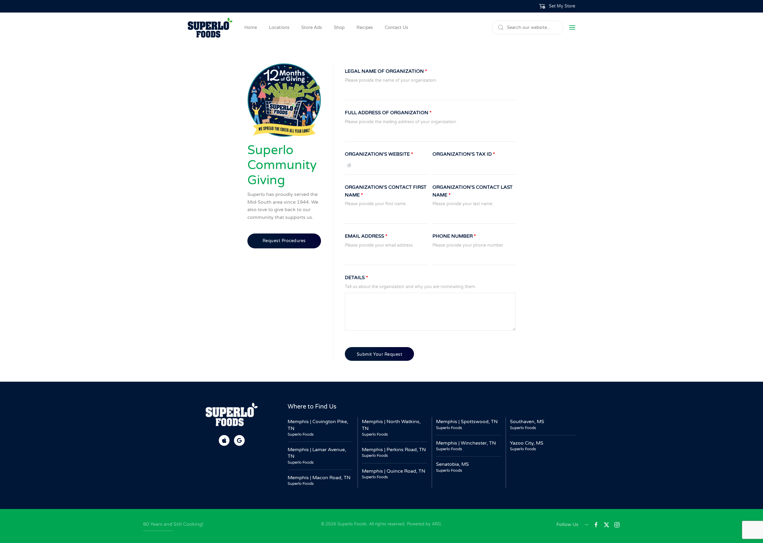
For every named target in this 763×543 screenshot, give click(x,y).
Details (356, 278)
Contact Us (396, 27)
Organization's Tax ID (463, 154)
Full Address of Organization (388, 113)
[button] (557, 6)
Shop (339, 27)
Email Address (366, 236)
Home (250, 27)
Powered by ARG (423, 524)
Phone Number (454, 236)
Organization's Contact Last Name (472, 191)
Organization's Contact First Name (386, 191)
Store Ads (311, 27)
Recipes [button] (364, 27)
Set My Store (562, 6)
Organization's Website (379, 154)
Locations (279, 27)
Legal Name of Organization (386, 71)
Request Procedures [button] (284, 240)
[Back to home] (210, 27)
